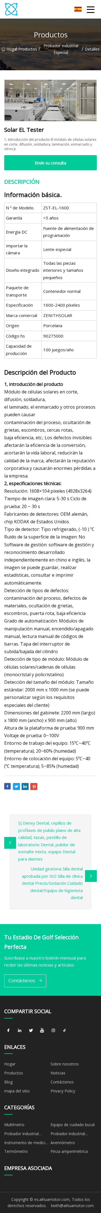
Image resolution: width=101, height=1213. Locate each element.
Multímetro (14, 1124)
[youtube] (42, 1030)
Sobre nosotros (64, 1064)
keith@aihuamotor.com (72, 1205)
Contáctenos (21, 980)
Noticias (57, 1073)
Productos (27, 49)
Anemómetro (62, 1142)
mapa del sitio (17, 1091)
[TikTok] (64, 1030)
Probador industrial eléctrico (67, 1134)
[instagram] (53, 1030)
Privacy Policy (62, 1091)
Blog (8, 1082)
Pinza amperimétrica (69, 1151)
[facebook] (8, 1030)
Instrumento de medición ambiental (27, 1143)
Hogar (10, 49)
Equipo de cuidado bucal (72, 1124)
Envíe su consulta (50, 163)
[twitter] (31, 1030)
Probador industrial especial (60, 49)
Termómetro (16, 1151)
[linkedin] (19, 1030)
